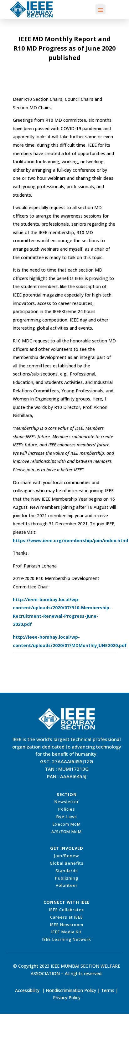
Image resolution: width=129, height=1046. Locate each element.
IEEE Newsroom (66, 924)
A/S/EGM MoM (66, 831)
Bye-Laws (66, 816)
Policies (66, 809)
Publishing (66, 878)
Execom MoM (67, 824)
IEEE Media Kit (66, 932)
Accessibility (27, 990)
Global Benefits (67, 863)
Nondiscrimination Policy (71, 990)
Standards (66, 870)
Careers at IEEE (66, 917)
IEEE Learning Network (66, 939)
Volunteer (67, 885)
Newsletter (66, 801)
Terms (107, 990)
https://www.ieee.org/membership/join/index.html (70, 540)
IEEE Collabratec (66, 909)
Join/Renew (66, 855)
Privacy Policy (66, 997)
